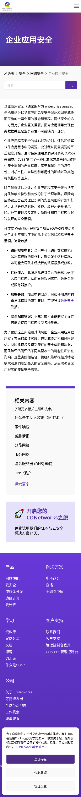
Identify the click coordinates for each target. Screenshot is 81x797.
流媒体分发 (14, 591)
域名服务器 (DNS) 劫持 (34, 463)
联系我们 (53, 631)
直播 (49, 585)
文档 (8, 645)
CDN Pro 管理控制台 (62, 651)
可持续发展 (14, 698)
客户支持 (53, 638)
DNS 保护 (23, 472)
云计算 (10, 604)
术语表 (9, 73)
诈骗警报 (12, 718)
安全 (22, 73)
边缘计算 (12, 598)
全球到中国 (55, 591)
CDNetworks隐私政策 (30, 747)
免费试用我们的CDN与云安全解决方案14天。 (39, 531)
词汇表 (10, 658)
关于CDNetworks (18, 692)
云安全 (10, 585)
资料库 (10, 631)
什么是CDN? (15, 665)
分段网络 (22, 445)
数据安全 (67, 300)
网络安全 (37, 73)
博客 (8, 651)
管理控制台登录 (58, 645)
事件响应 (22, 426)
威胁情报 (22, 435)
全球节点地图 (16, 705)
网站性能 (12, 578)
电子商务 (53, 578)
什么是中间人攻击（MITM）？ (40, 417)
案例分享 (12, 638)
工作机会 (12, 712)
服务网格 (22, 454)
